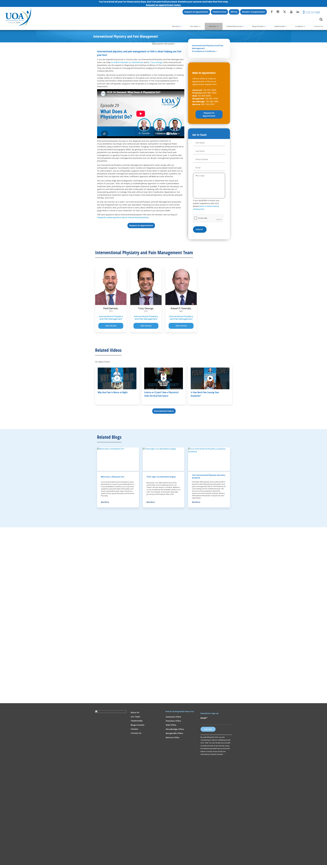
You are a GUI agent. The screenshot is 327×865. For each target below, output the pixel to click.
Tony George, (146, 310)
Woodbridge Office (175, 729)
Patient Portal (219, 12)
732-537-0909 (209, 90)
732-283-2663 (212, 101)
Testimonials (137, 721)
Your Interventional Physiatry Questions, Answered (209, 476)
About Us (135, 712)
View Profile (110, 326)
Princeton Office (173, 721)
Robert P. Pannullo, (181, 310)
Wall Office (171, 725)
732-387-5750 (211, 98)
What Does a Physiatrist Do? (112, 476)
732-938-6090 (204, 96)
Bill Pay (234, 12)
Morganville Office (174, 733)
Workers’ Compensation (253, 12)
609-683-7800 (210, 93)
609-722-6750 (207, 104)
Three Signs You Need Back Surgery (161, 476)
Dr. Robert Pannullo (119, 62)
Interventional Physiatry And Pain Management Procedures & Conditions (207, 48)
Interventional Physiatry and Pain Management (111, 317)
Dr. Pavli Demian (136, 62)
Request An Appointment (209, 114)
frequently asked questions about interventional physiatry (123, 217)
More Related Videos (164, 411)
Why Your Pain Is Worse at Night (113, 392)
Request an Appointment (196, 12)
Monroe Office (172, 737)
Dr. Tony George (155, 62)
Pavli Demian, (110, 310)
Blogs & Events (137, 725)
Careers (134, 729)
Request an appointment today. (163, 5)
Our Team (135, 716)
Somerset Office (173, 717)
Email (204, 718)
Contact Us (136, 733)
